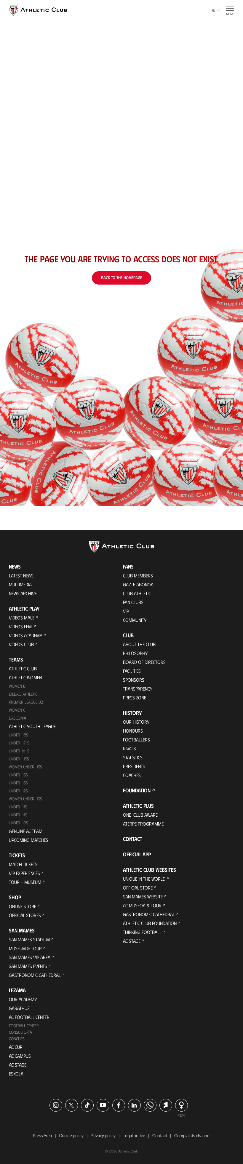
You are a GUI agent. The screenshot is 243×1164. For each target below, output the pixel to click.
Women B (17, 685)
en (213, 10)
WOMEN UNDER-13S (25, 798)
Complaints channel (192, 1135)
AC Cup (15, 1047)
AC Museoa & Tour (142, 905)
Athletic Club (23, 668)
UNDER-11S (18, 806)
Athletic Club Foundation (150, 923)
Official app (137, 854)
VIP (126, 611)
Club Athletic (137, 593)
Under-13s (18, 774)
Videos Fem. (21, 626)
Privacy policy (103, 1135)
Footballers (136, 739)
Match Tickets (23, 864)
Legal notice (134, 1135)
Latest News (21, 575)
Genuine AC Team (25, 831)
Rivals (129, 748)
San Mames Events (28, 966)
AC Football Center (29, 1017)
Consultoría (20, 1032)
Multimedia (20, 584)
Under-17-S (19, 742)
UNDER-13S (18, 782)
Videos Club (21, 644)
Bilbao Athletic (23, 693)
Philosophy (135, 653)
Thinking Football (142, 932)
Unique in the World (144, 879)
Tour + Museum (25, 882)
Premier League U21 (26, 701)
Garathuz (19, 1008)
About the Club (139, 644)
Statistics (133, 757)
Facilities (132, 671)
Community (135, 620)
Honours (133, 730)
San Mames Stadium (29, 939)
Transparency (138, 688)
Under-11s (18, 814)
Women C (17, 709)
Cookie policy (71, 1135)
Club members (138, 575)
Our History (136, 722)
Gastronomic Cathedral (35, 975)
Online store (22, 906)
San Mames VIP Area (29, 957)
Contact (132, 839)
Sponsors (133, 680)
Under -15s (19, 758)
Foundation (137, 790)
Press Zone (134, 697)
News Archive (23, 593)
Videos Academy (25, 635)
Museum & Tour (25, 948)
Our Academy (23, 999)
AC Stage (17, 1064)
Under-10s (18, 822)
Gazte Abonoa (138, 584)
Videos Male (21, 617)
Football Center (24, 1025)
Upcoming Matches (28, 840)
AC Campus (20, 1056)
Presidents (134, 766)
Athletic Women (25, 677)
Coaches (17, 1038)
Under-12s (18, 790)
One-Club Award (140, 815)
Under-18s (18, 734)
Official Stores (25, 915)
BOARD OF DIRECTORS (144, 662)
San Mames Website (143, 896)
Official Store (138, 887)
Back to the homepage (121, 277)
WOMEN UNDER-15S (25, 766)
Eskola (16, 1073)
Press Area (42, 1135)
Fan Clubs (133, 602)
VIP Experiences (24, 873)
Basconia (17, 717)
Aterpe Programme (143, 823)
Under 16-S (19, 750)
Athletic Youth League (32, 726)
